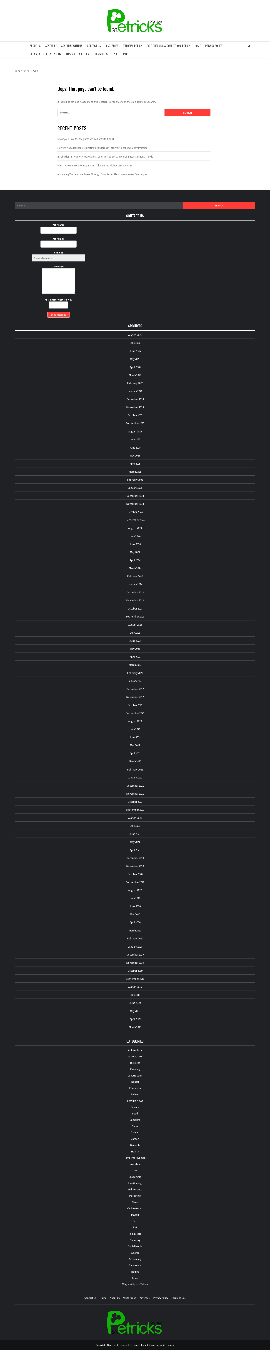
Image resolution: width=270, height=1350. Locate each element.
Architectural (135, 1050)
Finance (135, 1107)
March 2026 (135, 375)
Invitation (135, 1164)
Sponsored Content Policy (45, 54)
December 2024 (135, 496)
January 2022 (135, 777)
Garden (135, 1139)
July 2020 (135, 898)
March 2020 (135, 930)
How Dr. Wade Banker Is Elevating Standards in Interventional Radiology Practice (102, 148)
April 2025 (135, 463)
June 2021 (135, 834)
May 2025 (135, 455)
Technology (135, 1265)
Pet (135, 1227)
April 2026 (135, 367)
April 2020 (135, 922)
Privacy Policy (213, 46)
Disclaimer (111, 46)
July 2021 (135, 826)
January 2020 (135, 946)
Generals (135, 1145)
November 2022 (135, 697)
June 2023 (135, 640)
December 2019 (135, 954)
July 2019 (135, 995)
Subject (58, 252)
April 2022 (135, 753)
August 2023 (135, 624)
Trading (135, 1271)
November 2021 (135, 793)
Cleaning (135, 1069)
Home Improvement (135, 1157)
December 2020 (135, 858)
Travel (135, 1278)
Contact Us (94, 46)
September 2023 (135, 616)
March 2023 (135, 665)
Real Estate (135, 1233)
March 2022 (135, 761)
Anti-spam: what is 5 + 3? (58, 299)
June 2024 (135, 544)
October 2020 (135, 874)
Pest (135, 1221)
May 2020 (135, 914)
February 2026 (135, 383)
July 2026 (135, 343)
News (135, 1202)
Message (58, 266)
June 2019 (135, 1003)
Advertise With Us (71, 46)
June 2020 (135, 906)
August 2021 (135, 818)
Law (135, 1170)
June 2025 (135, 447)
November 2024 (135, 504)
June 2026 (135, 351)
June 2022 (135, 737)
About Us (35, 46)
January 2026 (135, 391)
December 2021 (135, 785)
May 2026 (135, 359)
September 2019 (135, 979)
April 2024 (135, 560)
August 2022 (135, 721)
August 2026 (135, 335)
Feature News (135, 1101)
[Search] (249, 46)
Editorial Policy (132, 46)
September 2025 (135, 423)
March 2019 (135, 1027)
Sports (135, 1253)
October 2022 (135, 705)
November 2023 (135, 600)
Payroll (135, 1215)
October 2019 (135, 970)
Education (135, 1088)
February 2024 (135, 576)
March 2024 (135, 568)
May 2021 (135, 842)
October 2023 (135, 608)
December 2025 (135, 399)
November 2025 (135, 407)
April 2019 (135, 1019)
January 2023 (135, 681)
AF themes (168, 1345)
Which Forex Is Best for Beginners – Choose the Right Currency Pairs (94, 165)
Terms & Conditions (77, 54)
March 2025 (135, 471)
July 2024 (135, 536)
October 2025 (135, 415)
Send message (58, 314)
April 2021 (135, 850)
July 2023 (135, 632)
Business (135, 1063)
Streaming (135, 1259)
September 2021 (135, 809)
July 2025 (135, 439)
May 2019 (135, 1011)
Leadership (135, 1177)
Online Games (135, 1208)
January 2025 (135, 487)
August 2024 (135, 528)
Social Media (135, 1246)
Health (135, 1151)
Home (198, 46)
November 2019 (135, 962)
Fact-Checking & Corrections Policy (168, 46)
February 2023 (135, 673)
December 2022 (135, 689)
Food (135, 1113)
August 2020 (135, 890)
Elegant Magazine (149, 1345)
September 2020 (135, 882)
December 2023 (135, 592)
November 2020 (135, 866)
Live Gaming (135, 1183)
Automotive (135, 1056)
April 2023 (135, 657)
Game (135, 1126)
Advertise (51, 46)
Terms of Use (101, 54)
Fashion (135, 1094)
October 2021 (135, 801)
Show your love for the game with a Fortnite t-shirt (85, 139)
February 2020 (135, 938)
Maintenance (135, 1189)
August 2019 (135, 987)
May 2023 (135, 648)
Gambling (135, 1120)
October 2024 (135, 512)
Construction (135, 1075)
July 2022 (135, 729)
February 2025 (135, 480)
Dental (135, 1082)
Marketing (135, 1195)
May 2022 (135, 745)
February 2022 (135, 769)
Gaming (135, 1132)
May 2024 (135, 552)
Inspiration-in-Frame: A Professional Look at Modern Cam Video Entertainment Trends (105, 156)
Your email (58, 238)
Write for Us (120, 54)
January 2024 (135, 584)
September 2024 (135, 520)
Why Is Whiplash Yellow (135, 1284)
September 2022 (135, 713)
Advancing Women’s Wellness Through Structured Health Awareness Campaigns (102, 174)
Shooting (135, 1240)
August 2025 (135, 431)
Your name (58, 224)
